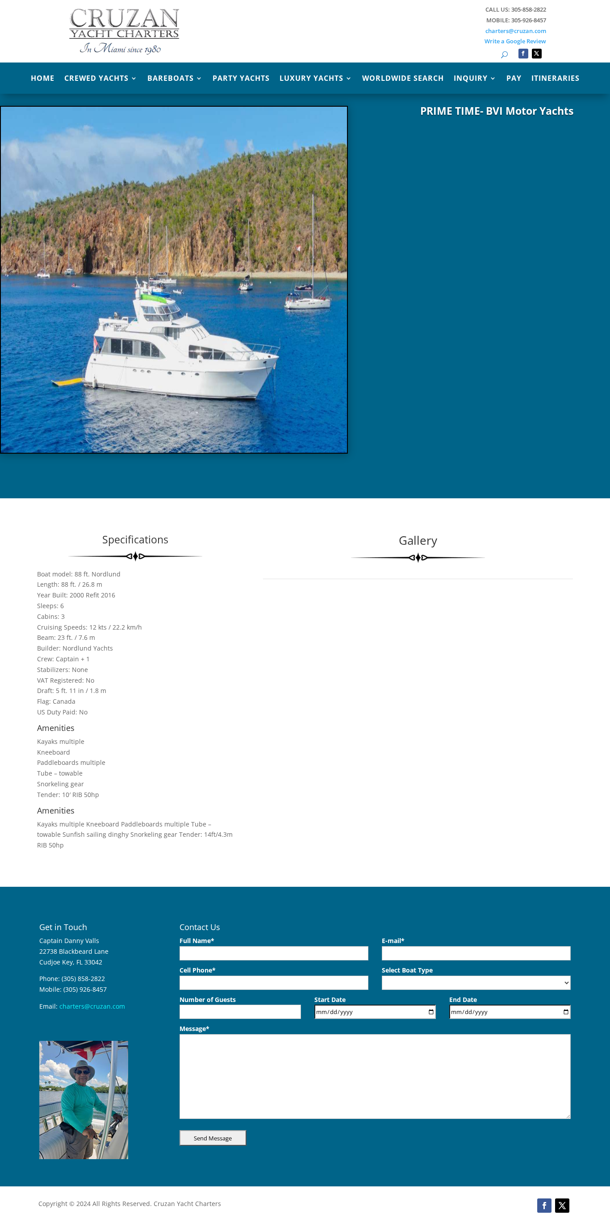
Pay (514, 79)
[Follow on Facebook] (523, 53)
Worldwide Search (403, 79)
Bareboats (170, 79)
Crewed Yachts (96, 79)
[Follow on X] (537, 53)
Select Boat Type (407, 970)
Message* (194, 1028)
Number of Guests (208, 999)
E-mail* (393, 940)
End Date (463, 999)
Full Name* (197, 940)
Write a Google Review (515, 41)
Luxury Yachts (311, 79)
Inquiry (471, 79)
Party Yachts (241, 79)
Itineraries (555, 79)
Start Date (330, 999)
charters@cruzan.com (515, 31)
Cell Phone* (198, 970)
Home (42, 79)
